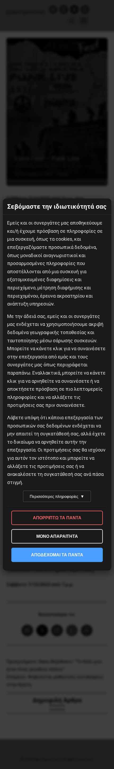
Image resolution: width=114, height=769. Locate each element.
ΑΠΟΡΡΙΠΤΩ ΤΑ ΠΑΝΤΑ (57, 518)
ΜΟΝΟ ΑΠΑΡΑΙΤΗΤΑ (57, 536)
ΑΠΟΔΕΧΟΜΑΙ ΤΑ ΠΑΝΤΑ (57, 555)
